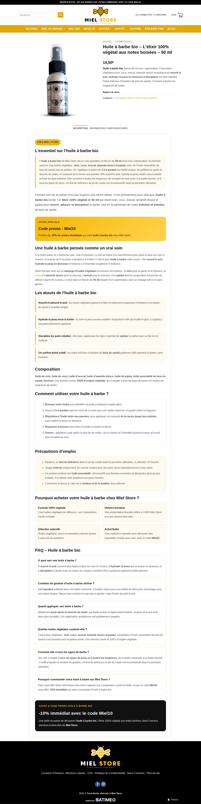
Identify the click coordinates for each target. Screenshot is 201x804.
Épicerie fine (154, 29)
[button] (151, 15)
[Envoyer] (60, 15)
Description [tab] (80, 128)
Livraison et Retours (52, 773)
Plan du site (153, 773)
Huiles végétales (149, 98)
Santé (119, 29)
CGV (90, 773)
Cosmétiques (123, 41)
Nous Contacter (136, 773)
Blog (171, 29)
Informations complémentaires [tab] (109, 128)
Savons (135, 29)
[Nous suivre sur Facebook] (97, 784)
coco (38, 275)
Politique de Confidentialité (110, 773)
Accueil (32, 29)
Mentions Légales (75, 773)
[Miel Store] (100, 15)
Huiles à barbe (134, 98)
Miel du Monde (51, 29)
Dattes (104, 29)
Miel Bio (74, 29)
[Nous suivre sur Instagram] (103, 784)
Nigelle (89, 29)
